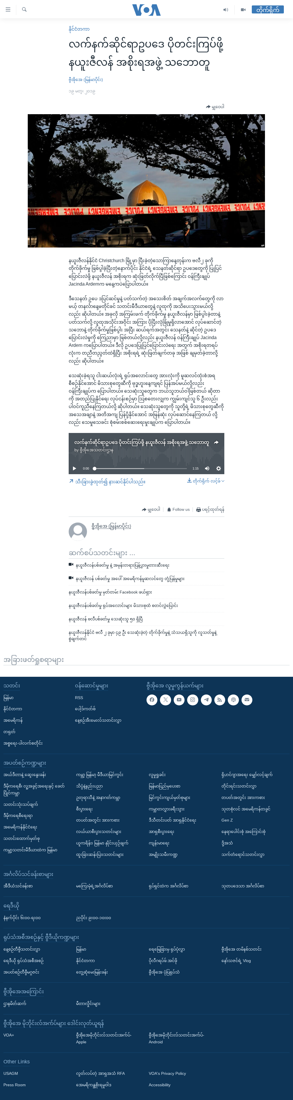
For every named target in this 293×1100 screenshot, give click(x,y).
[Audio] (226, 10)
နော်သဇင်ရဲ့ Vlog (236, 960)
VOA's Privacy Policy (167, 1073)
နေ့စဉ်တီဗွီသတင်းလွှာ (21, 949)
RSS (79, 697)
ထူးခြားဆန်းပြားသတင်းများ (100, 854)
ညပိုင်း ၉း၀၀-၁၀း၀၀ (93, 917)
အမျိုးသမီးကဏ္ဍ (163, 854)
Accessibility (160, 1085)
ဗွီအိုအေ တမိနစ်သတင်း (241, 949)
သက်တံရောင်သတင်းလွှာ (242, 854)
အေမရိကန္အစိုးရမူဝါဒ (93, 1085)
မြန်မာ (8, 697)
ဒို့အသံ (227, 843)
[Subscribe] (246, 699)
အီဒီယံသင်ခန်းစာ (18, 886)
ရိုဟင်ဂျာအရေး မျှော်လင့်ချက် (247, 774)
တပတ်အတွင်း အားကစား (98, 820)
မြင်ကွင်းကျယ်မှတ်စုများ (169, 797)
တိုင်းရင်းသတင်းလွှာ (238, 786)
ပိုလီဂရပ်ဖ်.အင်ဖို (163, 960)
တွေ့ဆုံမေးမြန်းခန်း (92, 972)
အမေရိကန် (13, 720)
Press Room (14, 1085)
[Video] (243, 10)
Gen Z (227, 820)
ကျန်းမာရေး (159, 843)
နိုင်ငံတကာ (79, 29)
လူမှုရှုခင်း (157, 774)
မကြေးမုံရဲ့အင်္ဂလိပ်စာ (94, 886)
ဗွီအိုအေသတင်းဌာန (96, 450)
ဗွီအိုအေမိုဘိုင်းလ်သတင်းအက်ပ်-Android (176, 1038)
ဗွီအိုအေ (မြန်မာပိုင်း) (86, 79)
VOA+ (8, 1035)
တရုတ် (9, 731)
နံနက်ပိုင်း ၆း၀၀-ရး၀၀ (22, 917)
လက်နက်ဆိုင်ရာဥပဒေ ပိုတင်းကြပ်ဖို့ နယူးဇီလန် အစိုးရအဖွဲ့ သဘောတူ (141, 442)
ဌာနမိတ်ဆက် (14, 1003)
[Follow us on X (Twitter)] (165, 699)
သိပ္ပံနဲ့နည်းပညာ (89, 786)
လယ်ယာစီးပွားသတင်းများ (98, 831)
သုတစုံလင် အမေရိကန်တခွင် (245, 808)
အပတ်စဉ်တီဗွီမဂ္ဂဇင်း (21, 972)
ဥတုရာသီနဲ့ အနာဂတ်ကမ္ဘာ (98, 797)
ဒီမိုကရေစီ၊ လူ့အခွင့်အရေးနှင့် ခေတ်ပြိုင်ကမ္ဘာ (34, 789)
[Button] (215, 107)
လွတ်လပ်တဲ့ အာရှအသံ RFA (100, 1073)
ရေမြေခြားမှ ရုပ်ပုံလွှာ (167, 949)
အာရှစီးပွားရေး (161, 831)
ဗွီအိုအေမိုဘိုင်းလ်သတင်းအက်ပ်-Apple (104, 1038)
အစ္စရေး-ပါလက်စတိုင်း (23, 743)
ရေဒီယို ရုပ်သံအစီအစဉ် (23, 960)
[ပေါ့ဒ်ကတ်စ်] (233, 699)
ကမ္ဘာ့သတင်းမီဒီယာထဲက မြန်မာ (30, 850)
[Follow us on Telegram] (206, 699)
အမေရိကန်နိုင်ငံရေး (20, 827)
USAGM (10, 1073)
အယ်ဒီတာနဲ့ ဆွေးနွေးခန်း (24, 774)
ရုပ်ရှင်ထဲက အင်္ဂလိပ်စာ (168, 886)
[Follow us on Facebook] (151, 699)
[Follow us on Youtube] (179, 699)
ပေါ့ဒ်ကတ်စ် (85, 709)
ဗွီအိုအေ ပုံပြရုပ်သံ (164, 972)
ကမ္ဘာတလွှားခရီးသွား (167, 808)
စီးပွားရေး (84, 808)
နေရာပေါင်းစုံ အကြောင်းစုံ (243, 831)
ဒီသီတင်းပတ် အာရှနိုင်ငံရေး (172, 820)
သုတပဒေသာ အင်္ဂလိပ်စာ (242, 886)
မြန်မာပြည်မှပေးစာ (164, 786)
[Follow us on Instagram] (192, 699)
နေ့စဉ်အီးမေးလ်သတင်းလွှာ (98, 720)
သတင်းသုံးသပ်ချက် (20, 804)
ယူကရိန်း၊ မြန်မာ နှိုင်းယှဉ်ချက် (102, 843)
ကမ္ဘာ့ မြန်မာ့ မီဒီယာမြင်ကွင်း (99, 774)
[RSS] (219, 699)
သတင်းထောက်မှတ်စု (21, 838)
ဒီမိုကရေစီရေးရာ (18, 815)
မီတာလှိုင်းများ (88, 1003)
